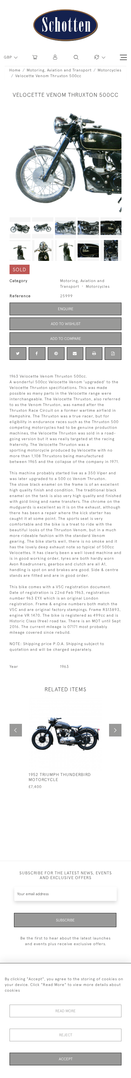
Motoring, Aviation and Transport (59, 70)
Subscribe (65, 920)
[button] (55, 57)
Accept (65, 1059)
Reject (65, 1035)
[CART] (34, 57)
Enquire (65, 309)
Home (15, 70)
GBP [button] (8, 57)
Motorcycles (109, 70)
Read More (65, 1011)
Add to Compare (65, 338)
